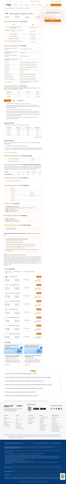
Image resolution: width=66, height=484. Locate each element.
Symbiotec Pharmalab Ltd (14, 301)
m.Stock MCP (30, 423)
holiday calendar (13, 478)
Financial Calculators (55, 415)
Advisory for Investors (31, 477)
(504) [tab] (29, 271)
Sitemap (16, 434)
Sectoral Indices (42, 419)
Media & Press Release (8, 422)
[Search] (32, 1)
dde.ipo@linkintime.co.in (13, 219)
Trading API (30, 422)
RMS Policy (50, 477)
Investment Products (10, 8)
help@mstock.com (13, 410)
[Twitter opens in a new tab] (59, 409)
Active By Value (42, 427)
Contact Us (6, 423)
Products (17, 415)
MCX (23, 478)
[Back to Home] (4, 8)
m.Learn (52, 1)
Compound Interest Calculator (57, 426)
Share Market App (31, 417)
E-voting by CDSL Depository (38, 478)
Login (47, 4)
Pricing (21, 4)
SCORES (31, 478)
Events (15, 437)
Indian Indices (42, 418)
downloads (7, 478)
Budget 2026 (11, 437)
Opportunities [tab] (20, 100)
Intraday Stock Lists (37, 434)
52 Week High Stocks (43, 424)
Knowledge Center (20, 437)
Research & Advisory (19, 427)
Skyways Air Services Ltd (14, 293)
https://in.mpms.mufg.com (14, 221)
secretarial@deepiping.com (13, 210)
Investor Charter (44, 477)
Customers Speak (44, 434)
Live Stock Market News (44, 417)
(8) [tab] (8, 271)
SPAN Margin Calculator (56, 430)
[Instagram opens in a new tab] (54, 409)
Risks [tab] (14, 100)
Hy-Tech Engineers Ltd (14, 317)
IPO (16, 8)
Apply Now (53, 20)
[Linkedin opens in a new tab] (56, 409)
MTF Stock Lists (21, 434)
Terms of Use (7, 477)
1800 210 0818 (6, 410)
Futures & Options (19, 419)
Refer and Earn (45, 436)
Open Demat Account (56, 4)
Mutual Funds (18, 423)
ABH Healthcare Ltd (13, 309)
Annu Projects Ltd (13, 276)
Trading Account (14, 436)
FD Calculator (54, 422)
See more (6, 265)
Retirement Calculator (55, 431)
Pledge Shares (18, 426)
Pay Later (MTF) (18, 424)
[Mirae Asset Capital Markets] (9, 406)
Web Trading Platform (32, 418)
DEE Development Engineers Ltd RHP (14, 180)
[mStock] (19, 406)
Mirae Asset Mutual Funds (18, 466)
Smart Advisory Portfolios (20, 428)
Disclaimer (11, 477)
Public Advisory (38, 477)
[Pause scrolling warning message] (23, 443)
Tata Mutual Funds (34, 466)
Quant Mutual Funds (56, 466)
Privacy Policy (16, 477)
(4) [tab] (17, 271)
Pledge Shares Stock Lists (28, 434)
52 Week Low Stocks (43, 426)
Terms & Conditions (23, 477)
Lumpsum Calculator (55, 423)
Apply (39, 276)
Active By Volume (43, 428)
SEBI (21, 478)
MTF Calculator (54, 418)
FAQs (9, 434)
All (13, 468)
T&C (55, 18)
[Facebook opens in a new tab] (51, 409)
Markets (41, 415)
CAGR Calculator (54, 424)
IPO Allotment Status (36, 436)
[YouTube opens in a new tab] (61, 409)
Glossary (12, 434)
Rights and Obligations (56, 477)
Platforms (39, 4)
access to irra (56, 478)
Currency (17, 422)
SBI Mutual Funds (42, 466)
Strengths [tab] (7, 100)
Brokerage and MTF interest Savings (55, 436)
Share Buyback (42, 430)
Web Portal (30, 419)
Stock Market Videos (51, 434)
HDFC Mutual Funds (27, 466)
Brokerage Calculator (55, 417)
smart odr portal (50, 478)
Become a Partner (58, 1)
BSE (17, 478)
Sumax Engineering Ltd (14, 285)
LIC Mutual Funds (49, 466)
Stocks (17, 417)
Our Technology (6, 418)
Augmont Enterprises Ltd (14, 333)
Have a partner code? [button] (48, 17)
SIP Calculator (54, 419)
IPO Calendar (20, 436)
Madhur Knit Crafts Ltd (14, 325)
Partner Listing (6, 424)
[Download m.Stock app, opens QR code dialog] (62, 476)
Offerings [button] (26, 4)
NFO (41, 436)
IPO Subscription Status (27, 436)
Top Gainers (42, 422)
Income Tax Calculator (55, 427)
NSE (19, 478)
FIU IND (28, 478)
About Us (15, 4)
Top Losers (41, 423)
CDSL (26, 478)
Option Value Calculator (56, 428)
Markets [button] (32, 4)
